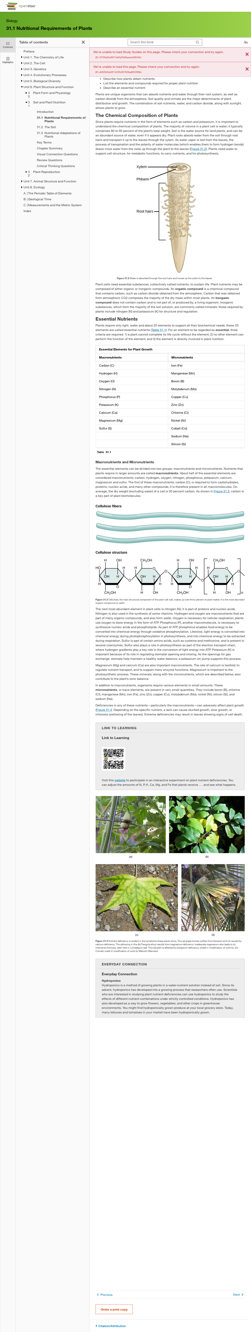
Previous (106, 1294)
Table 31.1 (159, 330)
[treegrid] (52, 131)
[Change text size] (245, 42)
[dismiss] (247, 54)
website (120, 780)
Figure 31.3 (221, 491)
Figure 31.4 (104, 710)
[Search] (197, 42)
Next (236, 1294)
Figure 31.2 (198, 149)
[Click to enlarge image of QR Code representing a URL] (113, 759)
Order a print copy (114, 1309)
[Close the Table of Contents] (83, 42)
